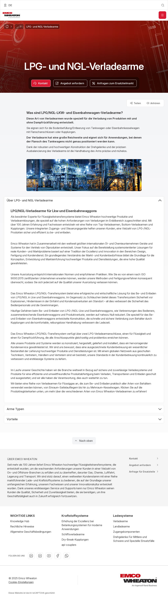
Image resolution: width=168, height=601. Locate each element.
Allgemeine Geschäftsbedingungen (30, 531)
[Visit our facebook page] (58, 556)
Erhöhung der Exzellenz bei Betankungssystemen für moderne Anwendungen (82, 525)
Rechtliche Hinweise (22, 526)
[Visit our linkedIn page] (31, 556)
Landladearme (121, 526)
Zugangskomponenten (126, 531)
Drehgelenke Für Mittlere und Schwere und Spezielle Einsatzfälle (133, 538)
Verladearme (120, 521)
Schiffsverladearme (73, 534)
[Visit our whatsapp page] (66, 556)
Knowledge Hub (19, 521)
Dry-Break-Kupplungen (75, 539)
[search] (163, 5)
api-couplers (69, 544)
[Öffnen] (162, 15)
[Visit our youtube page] (49, 556)
